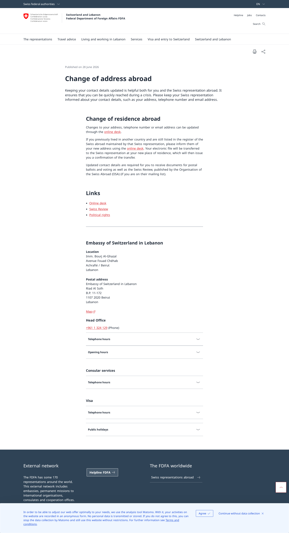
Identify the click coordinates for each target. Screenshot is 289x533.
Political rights (99, 215)
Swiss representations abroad (172, 477)
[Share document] (263, 51)
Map (89, 311)
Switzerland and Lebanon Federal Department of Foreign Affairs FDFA (95, 16)
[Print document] (254, 51)
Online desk (97, 203)
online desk (112, 132)
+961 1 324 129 (96, 328)
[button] (38, 39)
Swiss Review (98, 209)
